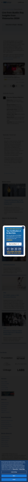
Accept (14, 479)
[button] (14, 244)
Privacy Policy (22, 469)
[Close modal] (23, 227)
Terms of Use (15, 469)
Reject (14, 475)
